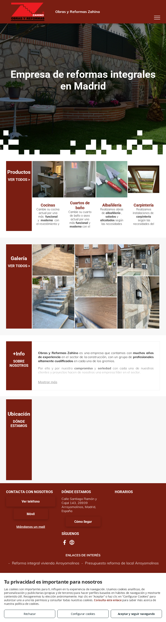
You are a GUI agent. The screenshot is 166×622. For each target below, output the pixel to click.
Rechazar (30, 614)
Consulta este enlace (107, 600)
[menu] (157, 17)
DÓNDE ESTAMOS (19, 423)
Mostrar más (47, 382)
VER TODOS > (19, 179)
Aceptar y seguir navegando (136, 614)
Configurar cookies (83, 614)
